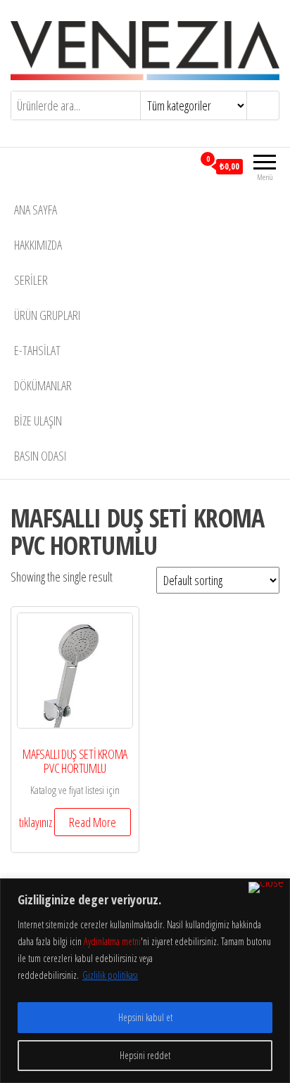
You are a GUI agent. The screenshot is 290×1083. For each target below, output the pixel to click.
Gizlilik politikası (110, 975)
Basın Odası (40, 455)
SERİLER (31, 279)
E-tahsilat (37, 350)
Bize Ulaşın (38, 420)
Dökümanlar (43, 385)
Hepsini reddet (145, 1055)
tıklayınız (35, 822)
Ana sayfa (35, 209)
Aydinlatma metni (112, 941)
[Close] (266, 887)
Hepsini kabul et (145, 1017)
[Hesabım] (182, 166)
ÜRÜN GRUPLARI (47, 315)
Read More (92, 822)
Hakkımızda (38, 244)
